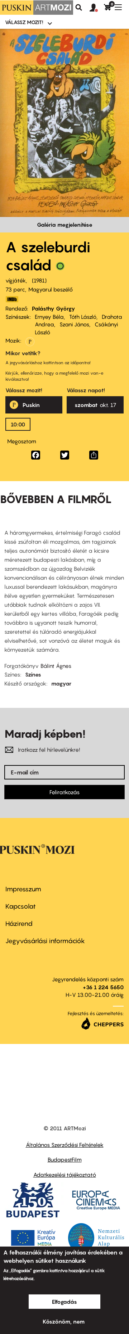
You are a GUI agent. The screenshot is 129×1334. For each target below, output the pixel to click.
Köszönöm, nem (64, 1321)
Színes (33, 674)
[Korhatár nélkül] (60, 268)
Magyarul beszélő (50, 289)
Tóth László (82, 316)
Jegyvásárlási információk (45, 941)
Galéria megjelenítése (64, 224)
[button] (97, 8)
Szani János (74, 324)
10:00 (18, 424)
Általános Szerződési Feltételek (65, 1144)
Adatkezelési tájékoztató (64, 1174)
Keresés (78, 7)
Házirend (19, 923)
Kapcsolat (20, 906)
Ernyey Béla (49, 316)
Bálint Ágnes (55, 666)
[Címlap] (36, 7)
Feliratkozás (64, 792)
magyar (61, 683)
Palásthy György (53, 308)
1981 (39, 280)
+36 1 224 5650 (103, 987)
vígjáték (15, 280)
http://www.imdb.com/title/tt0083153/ (11, 299)
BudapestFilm (65, 1159)
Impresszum (23, 889)
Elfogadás (64, 1301)
